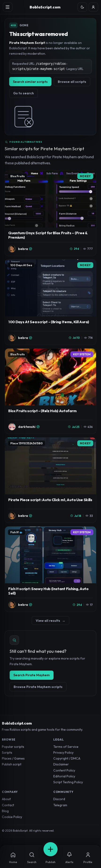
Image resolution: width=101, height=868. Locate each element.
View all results (50, 620)
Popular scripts (13, 747)
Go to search (23, 93)
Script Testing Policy (68, 782)
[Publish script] (50, 849)
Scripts (7, 752)
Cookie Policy (12, 817)
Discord (59, 799)
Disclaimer (61, 764)
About (6, 799)
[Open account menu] (93, 7)
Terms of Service (65, 747)
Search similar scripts (30, 82)
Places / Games (13, 758)
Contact (8, 805)
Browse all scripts (72, 82)
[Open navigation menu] (7, 7)
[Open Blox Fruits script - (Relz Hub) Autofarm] (50, 391)
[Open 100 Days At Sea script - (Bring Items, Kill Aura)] (50, 302)
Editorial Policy (64, 776)
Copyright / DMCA (66, 758)
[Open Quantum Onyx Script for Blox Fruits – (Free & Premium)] (50, 213)
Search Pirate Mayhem (31, 675)
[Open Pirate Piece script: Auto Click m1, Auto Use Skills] (50, 480)
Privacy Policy (63, 752)
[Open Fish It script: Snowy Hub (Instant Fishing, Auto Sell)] (50, 569)
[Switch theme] (82, 7)
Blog (5, 811)
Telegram (60, 805)
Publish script (11, 764)
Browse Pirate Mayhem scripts (38, 687)
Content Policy (64, 770)
